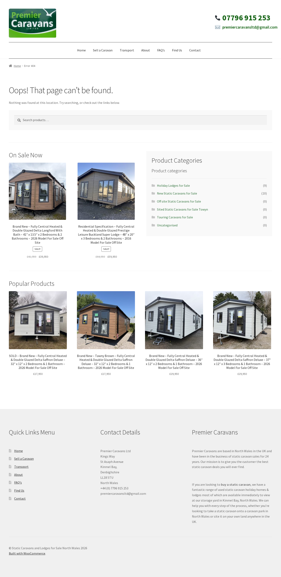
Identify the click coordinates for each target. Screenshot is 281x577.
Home (81, 50)
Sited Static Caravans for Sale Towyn (182, 209)
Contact (195, 50)
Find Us (177, 50)
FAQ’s (161, 50)
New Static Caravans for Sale (177, 193)
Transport (127, 50)
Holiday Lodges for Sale (173, 185)
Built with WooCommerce (27, 553)
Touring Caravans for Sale (175, 217)
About (145, 50)
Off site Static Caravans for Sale (179, 201)
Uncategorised (167, 225)
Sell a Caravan (103, 50)
